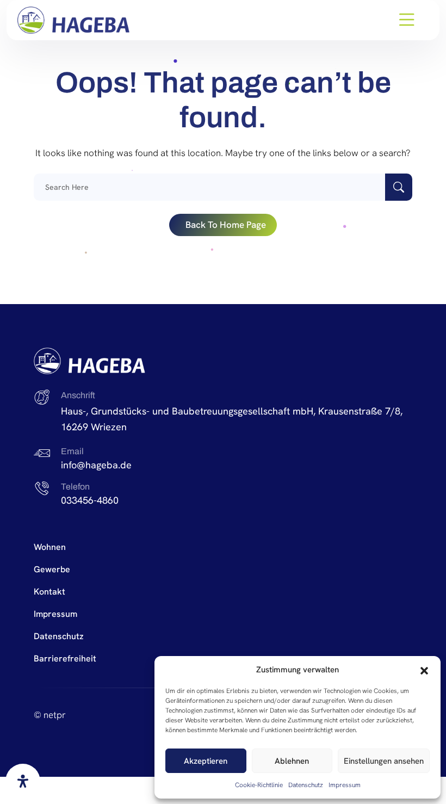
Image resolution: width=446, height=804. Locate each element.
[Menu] (407, 20)
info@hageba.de (96, 465)
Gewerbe (52, 569)
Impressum (345, 785)
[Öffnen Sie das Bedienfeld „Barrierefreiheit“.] (22, 781)
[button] (424, 669)
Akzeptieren (205, 761)
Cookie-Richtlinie (259, 785)
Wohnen (50, 547)
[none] (73, 20)
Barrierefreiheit (65, 658)
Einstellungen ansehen (384, 761)
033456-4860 (90, 500)
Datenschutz (305, 785)
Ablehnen (292, 761)
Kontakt (49, 591)
